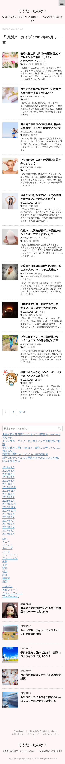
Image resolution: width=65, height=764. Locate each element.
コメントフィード (12, 593)
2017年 (14, 29)
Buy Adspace (19, 731)
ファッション (10, 558)
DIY (4, 538)
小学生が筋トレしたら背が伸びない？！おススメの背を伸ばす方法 (39, 338)
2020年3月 (8, 470)
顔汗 (31, 383)
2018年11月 (9, 490)
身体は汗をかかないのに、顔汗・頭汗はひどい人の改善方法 (41, 374)
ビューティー (44, 238)
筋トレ (26, 347)
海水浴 (26, 135)
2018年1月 (8, 500)
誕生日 (43, 64)
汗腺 (31, 206)
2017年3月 (8, 534)
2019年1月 (8, 484)
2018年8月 (8, 494)
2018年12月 (9, 487)
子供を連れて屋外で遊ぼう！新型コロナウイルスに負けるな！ (41, 654)
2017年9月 (8, 514)
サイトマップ (32, 734)
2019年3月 (8, 480)
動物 (4, 561)
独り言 (6, 578)
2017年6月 (8, 524)
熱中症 (34, 135)
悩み (40, 167)
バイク (6, 551)
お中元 (26, 99)
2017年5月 (8, 527)
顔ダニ (36, 241)
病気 (40, 132)
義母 (37, 64)
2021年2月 (8, 467)
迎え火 (32, 315)
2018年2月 (8, 497)
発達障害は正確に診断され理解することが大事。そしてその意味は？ (41, 267)
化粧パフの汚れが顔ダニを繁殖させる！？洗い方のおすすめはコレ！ (41, 232)
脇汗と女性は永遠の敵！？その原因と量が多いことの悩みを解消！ (41, 197)
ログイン (7, 586)
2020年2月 (8, 474)
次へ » (22, 411)
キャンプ (7, 548)
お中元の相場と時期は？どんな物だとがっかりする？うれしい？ (41, 91)
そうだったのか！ (32, 11)
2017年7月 (8, 520)
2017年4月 (8, 530)
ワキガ (26, 170)
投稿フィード (10, 589)
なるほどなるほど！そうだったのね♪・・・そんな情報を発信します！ (32, 751)
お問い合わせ (17, 734)
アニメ (6, 541)
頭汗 (25, 383)
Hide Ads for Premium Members (42, 731)
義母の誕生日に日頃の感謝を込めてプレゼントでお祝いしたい (41, 55)
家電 (4, 568)
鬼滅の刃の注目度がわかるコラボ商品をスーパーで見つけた (41, 610)
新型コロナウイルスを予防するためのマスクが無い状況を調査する (41, 699)
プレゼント (28, 64)
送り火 (39, 315)
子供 (4, 565)
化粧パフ (27, 241)
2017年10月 (9, 510)
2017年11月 (9, 507)
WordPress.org (10, 596)
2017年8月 (8, 517)
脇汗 (36, 206)
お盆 (25, 315)
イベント (42, 61)
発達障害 (47, 276)
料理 (4, 575)
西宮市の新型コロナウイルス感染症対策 (25, 454)
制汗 (25, 206)
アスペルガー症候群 (32, 276)
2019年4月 (8, 477)
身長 (33, 347)
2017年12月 (9, 504)
